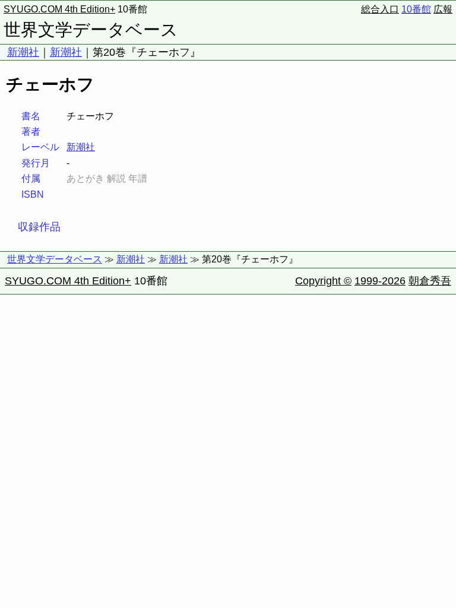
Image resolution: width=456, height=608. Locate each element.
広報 (442, 9)
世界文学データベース (91, 29)
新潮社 (23, 52)
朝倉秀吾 (429, 281)
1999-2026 (380, 281)
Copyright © (323, 281)
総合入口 (380, 9)
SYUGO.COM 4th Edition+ (59, 9)
